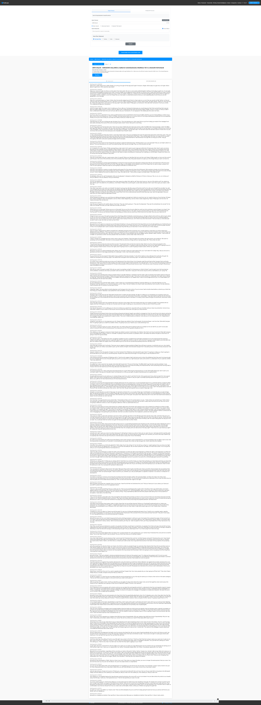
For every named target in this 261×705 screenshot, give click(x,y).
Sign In (245, 2)
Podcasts (203, 2)
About (228, 2)
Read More (97, 75)
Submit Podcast (254, 2)
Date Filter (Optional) (98, 36)
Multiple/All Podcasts (150, 10)
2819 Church (97, 59)
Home (199, 2)
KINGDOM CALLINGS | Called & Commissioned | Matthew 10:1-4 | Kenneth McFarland (122, 59)
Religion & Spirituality (98, 64)
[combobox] (130, 23)
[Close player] (218, 699)
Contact (239, 2)
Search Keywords (95, 28)
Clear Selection (165, 20)
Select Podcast (95, 20)
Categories (234, 2)
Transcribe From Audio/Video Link (130, 52)
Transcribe (209, 2)
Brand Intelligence (222, 2)
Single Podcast (111, 10)
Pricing (215, 2)
